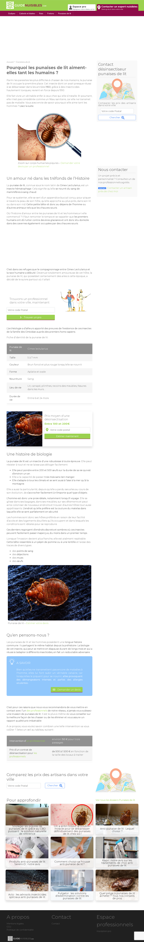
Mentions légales (15, 923)
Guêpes (11, 13)
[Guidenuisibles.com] (36, 5)
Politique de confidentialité (20, 930)
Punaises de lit (64, 13)
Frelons (50, 13)
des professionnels (36, 710)
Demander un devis (68, 689)
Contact (56, 923)
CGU (9, 926)
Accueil (10, 61)
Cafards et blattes (27, 13)
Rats (41, 13)
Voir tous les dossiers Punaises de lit (115, 800)
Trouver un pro (32, 317)
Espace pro (83, 7)
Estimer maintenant (67, 436)
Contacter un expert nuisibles (119, 7)
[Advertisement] (72, 37)
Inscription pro (104, 931)
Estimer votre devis (37, 623)
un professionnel (35, 741)
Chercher (115, 117)
